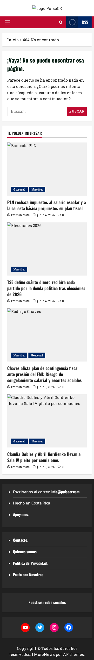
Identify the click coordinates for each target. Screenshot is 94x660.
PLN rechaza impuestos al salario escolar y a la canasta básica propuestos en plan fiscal (46, 205)
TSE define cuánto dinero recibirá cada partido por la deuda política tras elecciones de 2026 (46, 288)
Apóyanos (20, 514)
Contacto (20, 540)
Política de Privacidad (30, 563)
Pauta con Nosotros (28, 574)
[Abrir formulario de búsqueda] (61, 22)
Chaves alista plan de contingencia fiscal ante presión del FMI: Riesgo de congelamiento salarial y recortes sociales (44, 374)
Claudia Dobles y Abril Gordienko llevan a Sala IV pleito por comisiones (44, 457)
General (19, 189)
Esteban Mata (20, 215)
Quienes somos (25, 551)
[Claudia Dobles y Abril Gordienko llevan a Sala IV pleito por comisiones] (47, 420)
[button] (7, 22)
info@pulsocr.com (65, 492)
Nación (37, 189)
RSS (85, 22)
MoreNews (44, 654)
